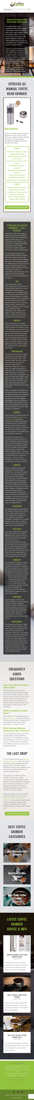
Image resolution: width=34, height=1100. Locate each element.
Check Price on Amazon (17, 207)
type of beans (10, 718)
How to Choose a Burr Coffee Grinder (17, 996)
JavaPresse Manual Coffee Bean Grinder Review (17, 956)
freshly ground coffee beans (16, 760)
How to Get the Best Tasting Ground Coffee (17, 1036)
